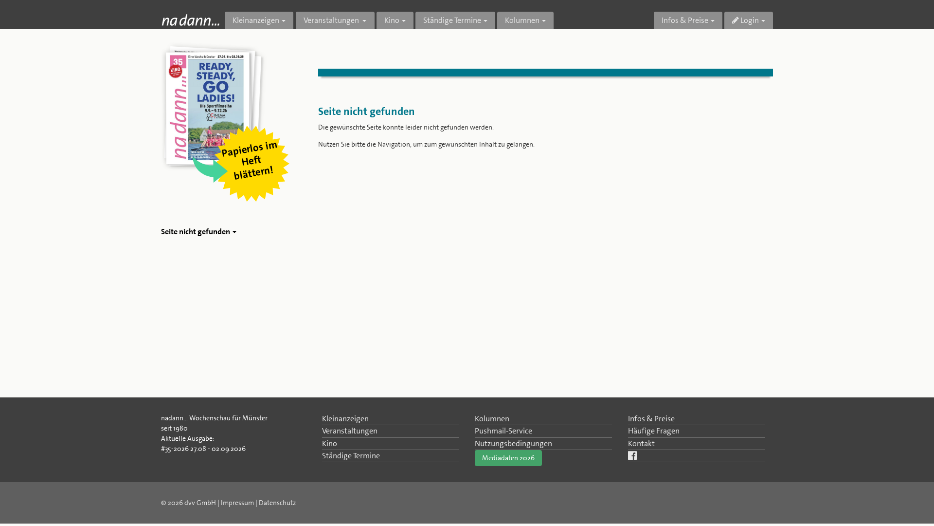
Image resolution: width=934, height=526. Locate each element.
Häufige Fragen (654, 431)
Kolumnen (492, 418)
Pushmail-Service (503, 431)
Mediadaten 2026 (508, 457)
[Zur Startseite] (190, 20)
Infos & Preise (651, 418)
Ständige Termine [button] (452, 20)
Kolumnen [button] (522, 20)
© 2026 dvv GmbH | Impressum (207, 502)
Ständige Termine (351, 456)
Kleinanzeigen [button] (256, 20)
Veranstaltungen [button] (332, 20)
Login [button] (749, 20)
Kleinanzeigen (345, 418)
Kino (329, 443)
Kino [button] (391, 20)
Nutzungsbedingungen (513, 443)
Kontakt (641, 443)
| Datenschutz (275, 502)
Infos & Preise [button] (685, 20)
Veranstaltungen (349, 431)
